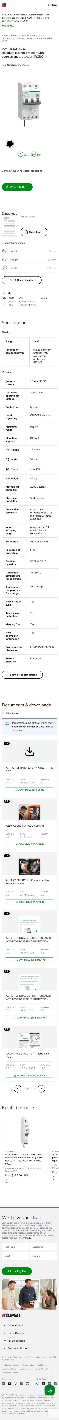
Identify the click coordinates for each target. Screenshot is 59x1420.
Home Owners (16, 1333)
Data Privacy (43, 1365)
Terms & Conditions (43, 1369)
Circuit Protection (28, 35)
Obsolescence (25, 1369)
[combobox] (43, 1256)
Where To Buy (18, 187)
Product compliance (10, 1365)
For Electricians (16, 1341)
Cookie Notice (28, 1365)
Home (5, 35)
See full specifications (23, 280)
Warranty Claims (9, 1369)
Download (35, 232)
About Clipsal (15, 1325)
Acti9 (41, 35)
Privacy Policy (24, 1238)
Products (14, 35)
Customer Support (18, 1348)
